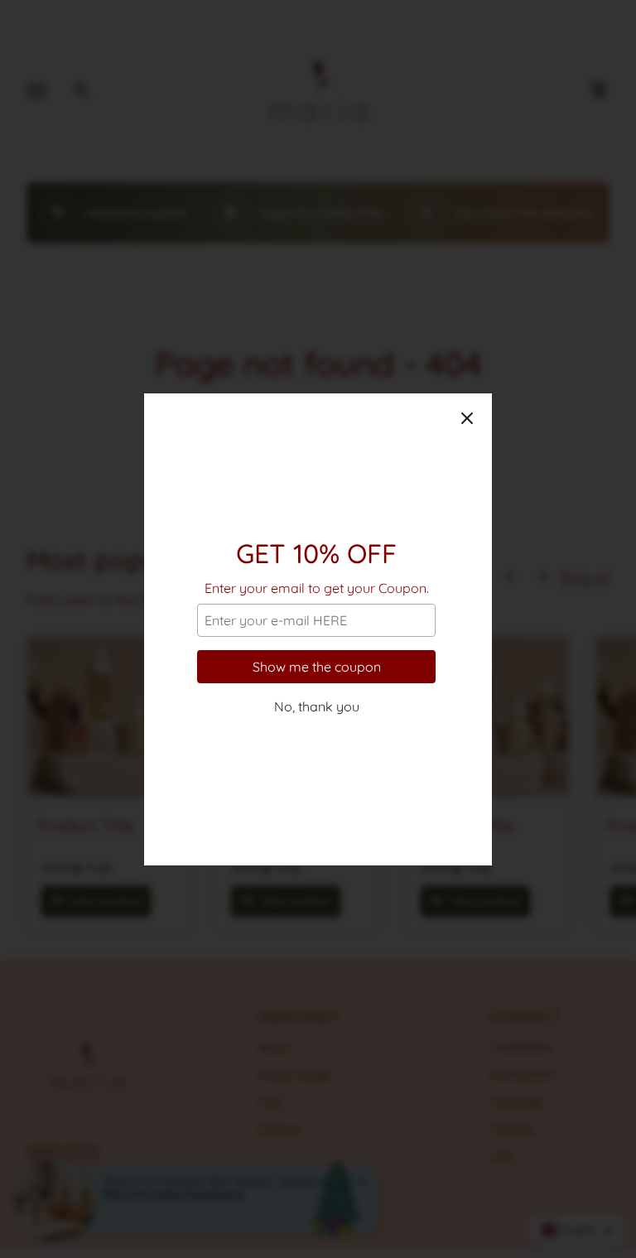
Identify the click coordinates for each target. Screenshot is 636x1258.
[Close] (467, 418)
